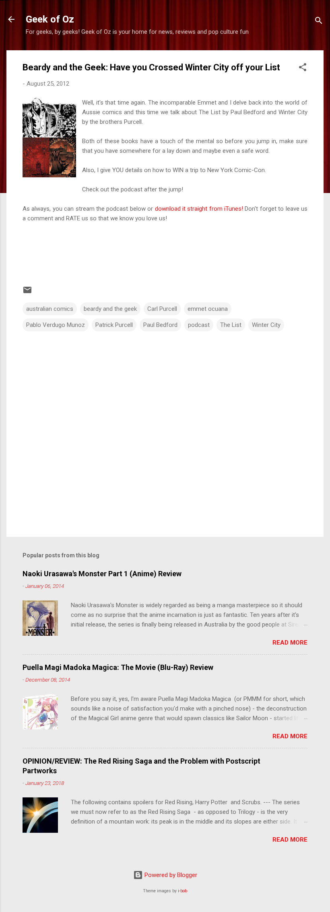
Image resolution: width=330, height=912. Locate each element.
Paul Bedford (160, 325)
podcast (199, 325)
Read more (289, 642)
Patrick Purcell (114, 325)
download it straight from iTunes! (199, 208)
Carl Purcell (162, 308)
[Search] (319, 22)
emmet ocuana (208, 308)
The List (230, 325)
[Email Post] (27, 292)
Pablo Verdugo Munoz (55, 325)
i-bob (182, 891)
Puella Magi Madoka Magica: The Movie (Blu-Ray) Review (118, 667)
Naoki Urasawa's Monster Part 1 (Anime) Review (102, 573)
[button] (302, 68)
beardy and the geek (110, 308)
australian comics (49, 308)
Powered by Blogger (170, 875)
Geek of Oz (50, 19)
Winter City (266, 325)
